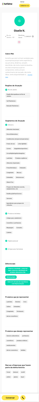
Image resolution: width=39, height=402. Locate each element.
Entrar (22, 2)
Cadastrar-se (24, 5)
